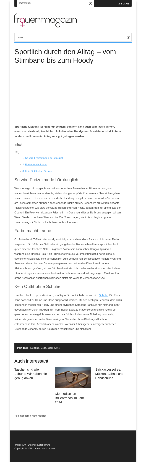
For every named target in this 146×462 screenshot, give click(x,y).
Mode (43, 348)
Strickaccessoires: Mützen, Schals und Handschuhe (109, 374)
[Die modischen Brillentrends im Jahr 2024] (73, 387)
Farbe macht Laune (36, 164)
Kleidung (34, 348)
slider (50, 348)
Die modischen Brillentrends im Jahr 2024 (69, 398)
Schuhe (103, 295)
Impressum (20, 444)
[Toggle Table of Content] (17, 153)
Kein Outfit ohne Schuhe (39, 171)
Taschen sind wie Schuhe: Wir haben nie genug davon (30, 374)
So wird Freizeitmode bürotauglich (44, 157)
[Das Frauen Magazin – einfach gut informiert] (45, 26)
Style (57, 348)
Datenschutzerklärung (39, 444)
